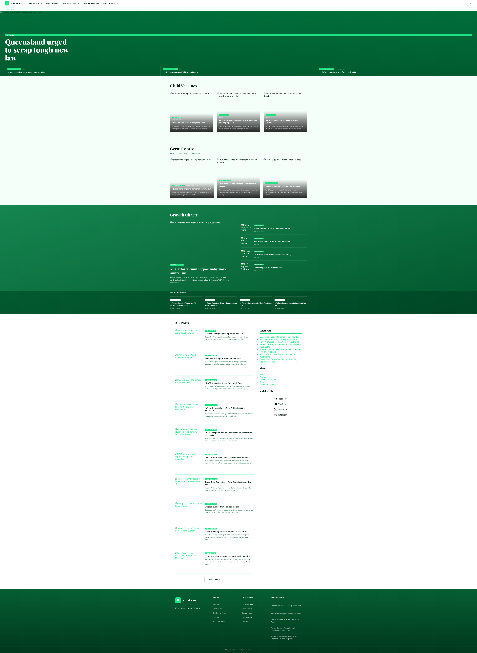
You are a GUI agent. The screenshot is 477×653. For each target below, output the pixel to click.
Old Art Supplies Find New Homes (268, 267)
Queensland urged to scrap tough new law (36, 49)
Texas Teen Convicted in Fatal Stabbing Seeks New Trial (221, 304)
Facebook (282, 399)
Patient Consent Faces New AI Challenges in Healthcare (183, 304)
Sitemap (263, 382)
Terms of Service (268, 384)
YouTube (282, 404)
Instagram (282, 415)
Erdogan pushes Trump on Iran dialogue (222, 507)
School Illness (110, 3)
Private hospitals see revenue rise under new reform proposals (238, 121)
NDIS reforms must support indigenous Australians (228, 457)
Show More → (214, 580)
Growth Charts (71, 3)
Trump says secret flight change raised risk (272, 228)
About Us (264, 374)
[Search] (470, 3)
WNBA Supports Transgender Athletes (282, 186)
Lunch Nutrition (91, 3)
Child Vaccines (34, 3)
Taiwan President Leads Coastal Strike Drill (290, 304)
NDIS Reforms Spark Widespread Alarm (181, 72)
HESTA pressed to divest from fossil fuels (338, 72)
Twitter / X (282, 409)
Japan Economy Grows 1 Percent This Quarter (282, 121)
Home (7, 9)
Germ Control (52, 3)
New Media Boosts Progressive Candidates (272, 241)
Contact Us (265, 377)
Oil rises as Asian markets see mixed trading (272, 254)
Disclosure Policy (268, 379)
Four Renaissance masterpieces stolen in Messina (237, 185)
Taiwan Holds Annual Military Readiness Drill (256, 304)
